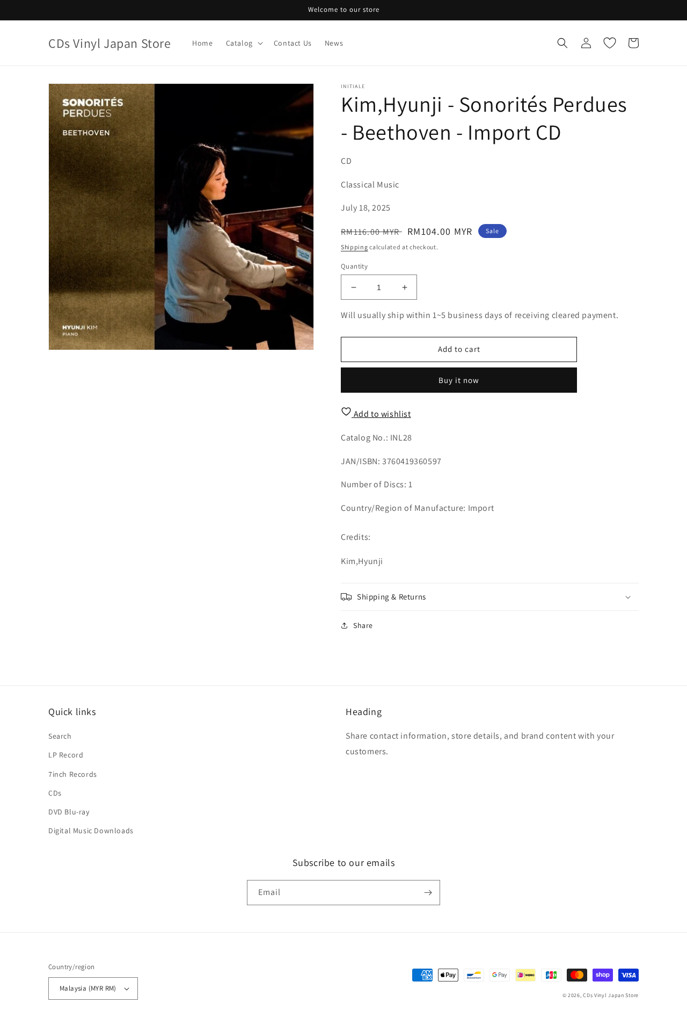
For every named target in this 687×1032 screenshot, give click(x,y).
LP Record (65, 755)
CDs (55, 793)
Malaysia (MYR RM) (88, 988)
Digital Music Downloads (91, 830)
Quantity (354, 266)
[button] (243, 43)
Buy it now (458, 380)
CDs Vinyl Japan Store (611, 995)
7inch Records (72, 774)
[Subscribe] (428, 892)
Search (60, 736)
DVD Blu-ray (69, 812)
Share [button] (363, 625)
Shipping (354, 247)
